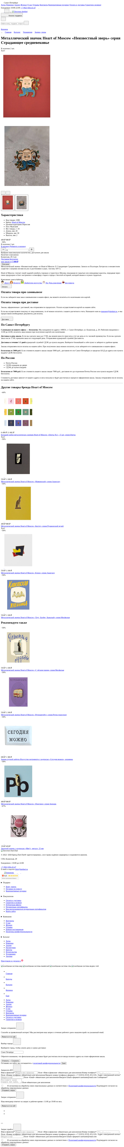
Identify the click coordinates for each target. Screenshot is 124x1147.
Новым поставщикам (14, 929)
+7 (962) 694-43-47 (28, 8)
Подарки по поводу (14, 889)
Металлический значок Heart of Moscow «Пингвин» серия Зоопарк (28, 804)
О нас (29, 5)
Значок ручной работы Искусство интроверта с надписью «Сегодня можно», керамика (37, 759)
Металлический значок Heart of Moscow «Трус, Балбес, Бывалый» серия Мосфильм (35, 617)
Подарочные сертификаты (17, 907)
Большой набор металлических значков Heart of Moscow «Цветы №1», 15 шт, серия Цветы (38, 435)
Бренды (9, 950)
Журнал (23, 5)
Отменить (5, 1061)
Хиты (3, 5)
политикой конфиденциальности (46, 1063)
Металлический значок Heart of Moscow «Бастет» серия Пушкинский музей (32, 526)
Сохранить (15, 1061)
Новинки (10, 5)
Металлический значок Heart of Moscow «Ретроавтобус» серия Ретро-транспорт (34, 715)
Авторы (9, 956)
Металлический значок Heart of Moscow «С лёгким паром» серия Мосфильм (32, 670)
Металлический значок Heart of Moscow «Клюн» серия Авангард (28, 573)
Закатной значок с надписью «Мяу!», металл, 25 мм (22, 848)
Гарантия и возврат (93, 5)
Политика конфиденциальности (19, 932)
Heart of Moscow (18, 222)
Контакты (44, 5)
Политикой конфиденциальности (82, 1086)
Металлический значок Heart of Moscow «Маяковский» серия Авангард (30, 482)
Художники (11, 954)
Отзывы (36, 5)
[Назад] (3, 19)
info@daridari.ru (21, 869)
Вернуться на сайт (9, 1106)
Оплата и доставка (77, 5)
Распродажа (11, 948)
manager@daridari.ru (109, 311)
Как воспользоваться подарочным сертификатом (26, 909)
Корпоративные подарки (58, 5)
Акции (17, 5)
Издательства (11, 952)
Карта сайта (11, 911)
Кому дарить (11, 887)
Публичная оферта (13, 905)
